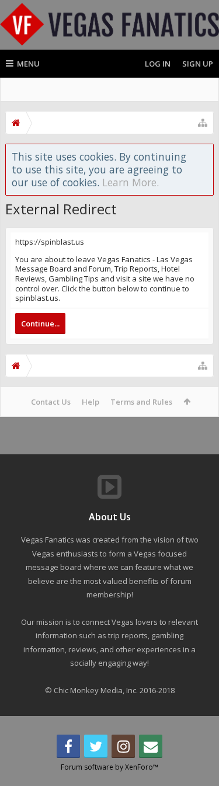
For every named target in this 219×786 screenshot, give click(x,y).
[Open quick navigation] (202, 123)
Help (90, 402)
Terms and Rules (141, 402)
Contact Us (51, 402)
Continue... (40, 323)
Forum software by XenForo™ (109, 767)
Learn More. (130, 182)
